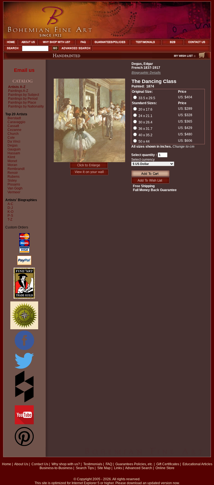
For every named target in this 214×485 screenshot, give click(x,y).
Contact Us (39, 464)
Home (6, 464)
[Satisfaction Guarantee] (24, 328)
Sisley (12, 180)
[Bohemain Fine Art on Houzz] (24, 401)
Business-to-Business (56, 468)
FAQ (109, 464)
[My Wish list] (174, 58)
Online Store (164, 468)
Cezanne (14, 130)
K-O (10, 212)
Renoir (13, 173)
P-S (10, 216)
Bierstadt (14, 118)
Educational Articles (197, 464)
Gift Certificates (167, 464)
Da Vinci (14, 141)
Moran (12, 165)
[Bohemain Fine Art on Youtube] (24, 423)
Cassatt (13, 126)
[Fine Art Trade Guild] (24, 297)
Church (13, 134)
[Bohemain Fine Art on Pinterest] (24, 445)
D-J (10, 208)
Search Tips (85, 468)
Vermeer (14, 192)
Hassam (14, 153)
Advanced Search (138, 468)
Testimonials (92, 464)
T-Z (10, 219)
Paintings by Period (23, 99)
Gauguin (14, 149)
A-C (10, 204)
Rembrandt (16, 169)
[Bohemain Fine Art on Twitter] (24, 369)
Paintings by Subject (23, 95)
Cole (11, 138)
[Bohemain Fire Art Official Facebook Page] (24, 350)
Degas (13, 145)
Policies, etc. (143, 464)
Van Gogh (15, 188)
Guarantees (124, 464)
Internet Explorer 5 (85, 483)
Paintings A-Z (18, 91)
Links (118, 468)
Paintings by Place (22, 102)
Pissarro (14, 184)
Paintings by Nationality (26, 106)
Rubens (14, 177)
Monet (12, 161)
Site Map (104, 468)
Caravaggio (16, 122)
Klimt (11, 157)
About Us (21, 464)
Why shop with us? (66, 464)
